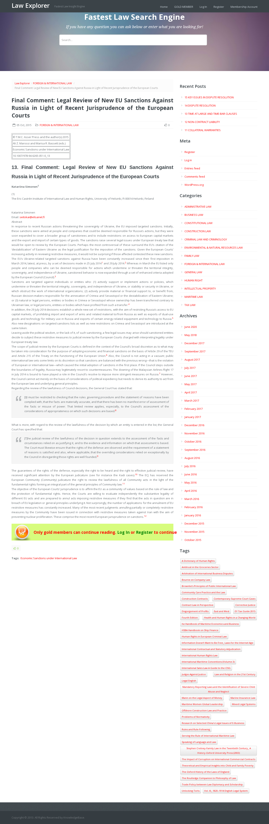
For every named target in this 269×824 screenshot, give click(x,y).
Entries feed (192, 168)
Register (219, 7)
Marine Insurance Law (243, 697)
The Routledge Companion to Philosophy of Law (209, 778)
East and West (221, 611)
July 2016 (190, 466)
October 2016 (193, 441)
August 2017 (192, 359)
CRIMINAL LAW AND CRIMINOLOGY (206, 239)
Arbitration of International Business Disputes (207, 573)
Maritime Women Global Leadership (202, 704)
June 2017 (191, 376)
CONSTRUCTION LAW (198, 231)
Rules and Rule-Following (196, 729)
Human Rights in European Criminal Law (204, 636)
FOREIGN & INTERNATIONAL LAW (52, 83)
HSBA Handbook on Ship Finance (200, 630)
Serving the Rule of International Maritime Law (208, 735)
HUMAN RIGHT (194, 280)
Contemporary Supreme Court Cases (234, 598)
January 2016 (193, 515)
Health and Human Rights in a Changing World (229, 617)
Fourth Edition (190, 617)
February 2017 (194, 409)
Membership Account (244, 7)
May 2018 (190, 335)
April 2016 (191, 491)
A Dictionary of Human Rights (198, 560)
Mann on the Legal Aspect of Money (202, 697)
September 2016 (195, 450)
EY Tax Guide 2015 (245, 611)
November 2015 (194, 532)
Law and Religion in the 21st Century (235, 674)
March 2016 (192, 499)
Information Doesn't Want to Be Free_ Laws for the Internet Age (217, 642)
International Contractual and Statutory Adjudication (211, 649)
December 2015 (194, 523)
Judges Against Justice (194, 674)
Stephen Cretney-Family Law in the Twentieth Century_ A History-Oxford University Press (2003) (218, 750)
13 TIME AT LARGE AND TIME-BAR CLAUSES (211, 114)
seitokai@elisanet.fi (32, 217)
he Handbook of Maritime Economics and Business (210, 623)
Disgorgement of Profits (195, 611)
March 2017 (192, 400)
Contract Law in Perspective (197, 604)
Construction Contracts (195, 598)
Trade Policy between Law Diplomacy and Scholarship (212, 784)
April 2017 (191, 392)
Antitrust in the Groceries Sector (200, 567)
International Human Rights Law (200, 655)
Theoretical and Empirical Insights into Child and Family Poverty (217, 765)
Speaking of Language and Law (199, 742)
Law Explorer (31, 5)
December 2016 (194, 425)
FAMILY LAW (192, 256)
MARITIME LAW (194, 297)
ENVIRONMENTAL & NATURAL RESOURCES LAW (214, 247)
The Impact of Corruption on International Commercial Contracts (218, 759)
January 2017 (193, 417)
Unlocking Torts (190, 790)
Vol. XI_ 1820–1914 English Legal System (226, 790)
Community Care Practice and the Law (203, 592)
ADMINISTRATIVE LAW (198, 206)
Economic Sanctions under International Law (49, 558)
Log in (188, 160)
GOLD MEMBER (183, 7)
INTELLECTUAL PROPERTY (200, 288)
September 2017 (195, 351)
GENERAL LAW (193, 272)
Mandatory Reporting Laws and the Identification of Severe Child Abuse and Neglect (218, 689)
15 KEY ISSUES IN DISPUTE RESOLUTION (209, 97)
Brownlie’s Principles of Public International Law (209, 586)
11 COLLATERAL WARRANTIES (203, 130)
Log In (203, 7)
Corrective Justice (245, 604)
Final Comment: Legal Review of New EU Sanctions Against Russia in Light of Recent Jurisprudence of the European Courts (92, 107)
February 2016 (194, 507)
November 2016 (194, 433)
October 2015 (193, 540)
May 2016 (190, 482)
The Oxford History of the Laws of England (205, 771)
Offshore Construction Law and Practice (204, 710)
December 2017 (194, 343)
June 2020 (191, 327)
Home (164, 7)
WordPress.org (194, 185)
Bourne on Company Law (196, 579)
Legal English (189, 680)
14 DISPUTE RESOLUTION (200, 105)
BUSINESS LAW (194, 215)
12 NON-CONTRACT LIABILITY (202, 122)
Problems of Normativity (196, 716)
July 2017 (190, 368)
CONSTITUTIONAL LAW (198, 223)
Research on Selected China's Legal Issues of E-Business (213, 723)
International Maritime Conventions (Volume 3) (208, 661)
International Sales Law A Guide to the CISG (206, 668)
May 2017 (190, 384)
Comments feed (195, 176)
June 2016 (191, 474)
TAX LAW (190, 305)
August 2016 (192, 458)
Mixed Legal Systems (243, 704)
